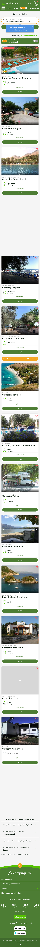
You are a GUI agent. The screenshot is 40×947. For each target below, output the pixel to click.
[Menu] (3, 8)
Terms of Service (14, 942)
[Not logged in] (36, 3)
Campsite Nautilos (11, 395)
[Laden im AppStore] (20, 928)
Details (20, 91)
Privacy (22, 940)
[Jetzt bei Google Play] (20, 933)
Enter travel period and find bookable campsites (20, 359)
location (21, 87)
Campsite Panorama (12, 648)
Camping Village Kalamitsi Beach (18, 445)
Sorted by (16, 36)
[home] (20, 873)
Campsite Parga (10, 698)
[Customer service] (29, 3)
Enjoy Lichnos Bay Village (15, 597)
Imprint (15, 940)
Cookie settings (31, 940)
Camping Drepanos (11, 287)
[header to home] (9, 3)
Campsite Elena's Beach (14, 179)
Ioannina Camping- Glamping (17, 78)
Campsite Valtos (10, 496)
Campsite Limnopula (12, 546)
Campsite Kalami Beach (14, 338)
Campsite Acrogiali (11, 128)
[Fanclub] (23, 8)
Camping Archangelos (13, 749)
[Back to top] (20, 865)
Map (16, 8)
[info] (17, 42)
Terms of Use (7, 940)
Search (9, 8)
